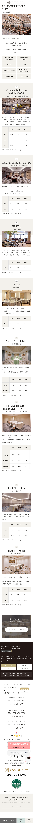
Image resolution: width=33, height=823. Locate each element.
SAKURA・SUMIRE (9, 70)
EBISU (24, 58)
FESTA (9, 64)
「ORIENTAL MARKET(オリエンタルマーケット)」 (16, 675)
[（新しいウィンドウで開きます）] (16, 768)
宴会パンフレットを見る (15, 629)
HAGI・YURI (24, 76)
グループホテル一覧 (16, 806)
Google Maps (16, 766)
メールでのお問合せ (15, 704)
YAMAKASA (9, 58)
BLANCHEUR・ (24, 70)
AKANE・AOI (9, 76)
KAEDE (24, 64)
